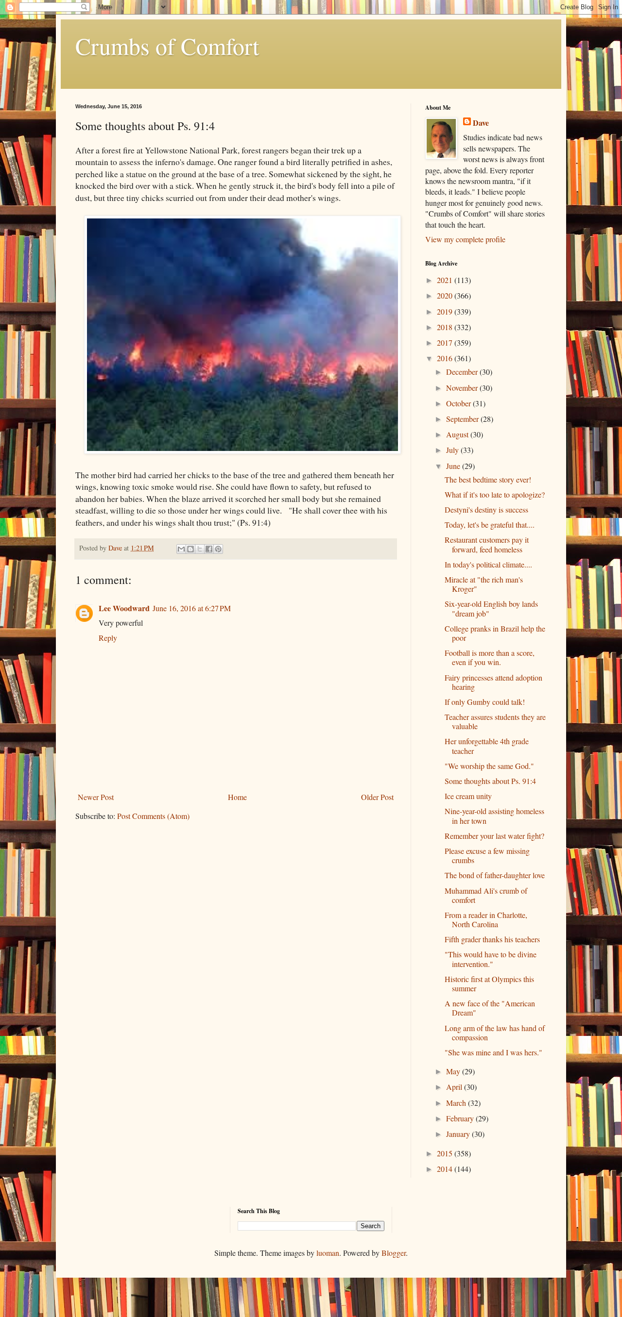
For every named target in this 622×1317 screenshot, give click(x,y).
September (463, 419)
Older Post (377, 797)
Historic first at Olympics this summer (489, 983)
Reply (108, 638)
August (458, 434)
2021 (445, 280)
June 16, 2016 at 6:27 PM (192, 608)
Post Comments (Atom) (153, 816)
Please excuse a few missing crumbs (487, 855)
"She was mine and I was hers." (493, 1052)
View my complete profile (465, 239)
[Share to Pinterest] (218, 549)
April (455, 1087)
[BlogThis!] (190, 549)
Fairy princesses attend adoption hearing (493, 682)
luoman (327, 1253)
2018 (445, 327)
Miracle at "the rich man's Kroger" (484, 584)
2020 (445, 295)
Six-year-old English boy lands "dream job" (491, 608)
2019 (445, 311)
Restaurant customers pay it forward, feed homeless (487, 544)
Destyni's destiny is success (486, 509)
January (459, 1134)
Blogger (393, 1253)
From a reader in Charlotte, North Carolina (486, 919)
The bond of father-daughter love (495, 875)
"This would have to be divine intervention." (490, 958)
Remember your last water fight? (494, 836)
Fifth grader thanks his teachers (492, 939)
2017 (445, 342)
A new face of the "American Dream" (490, 1007)
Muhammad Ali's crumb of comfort (486, 895)
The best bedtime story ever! (488, 479)
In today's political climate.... (488, 564)
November (463, 388)
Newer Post (96, 797)
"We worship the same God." (489, 766)
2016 (445, 358)
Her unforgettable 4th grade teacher (487, 745)
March (457, 1103)
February (461, 1118)
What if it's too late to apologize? (495, 494)
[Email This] (181, 549)
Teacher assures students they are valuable (495, 721)
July (453, 450)
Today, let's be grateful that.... (490, 524)
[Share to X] (200, 549)
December (463, 372)
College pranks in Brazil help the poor (495, 633)
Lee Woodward (124, 608)
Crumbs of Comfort (167, 45)
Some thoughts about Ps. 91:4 (490, 781)
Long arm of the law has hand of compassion (495, 1032)
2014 (445, 1169)
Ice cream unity (468, 796)
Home (237, 797)
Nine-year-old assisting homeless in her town (494, 815)
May (454, 1071)
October (459, 403)
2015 (445, 1153)
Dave (481, 122)
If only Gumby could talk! (485, 702)
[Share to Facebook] (209, 549)
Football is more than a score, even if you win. (490, 657)
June (454, 466)
